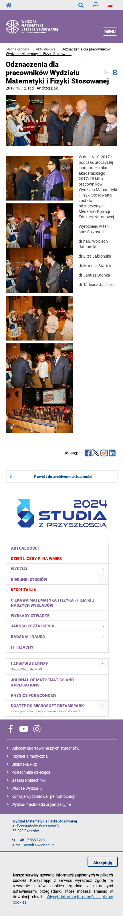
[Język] (110, 5)
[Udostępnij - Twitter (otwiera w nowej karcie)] (96, 454)
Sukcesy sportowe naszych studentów (45, 748)
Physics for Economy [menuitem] (34, 695)
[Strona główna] (38, 27)
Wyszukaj (81, 5)
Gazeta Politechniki (28, 780)
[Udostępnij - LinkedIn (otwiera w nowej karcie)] (113, 454)
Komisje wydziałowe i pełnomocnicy (43, 796)
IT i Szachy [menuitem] (22, 647)
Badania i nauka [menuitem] (28, 636)
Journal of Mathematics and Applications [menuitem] (42, 682)
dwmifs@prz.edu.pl (39, 845)
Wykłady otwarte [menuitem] (30, 615)
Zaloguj (95, 5)
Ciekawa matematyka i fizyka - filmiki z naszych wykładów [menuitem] (53, 603)
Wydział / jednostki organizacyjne (41, 804)
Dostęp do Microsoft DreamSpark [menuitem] (47, 708)
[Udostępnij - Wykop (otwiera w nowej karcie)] (104, 454)
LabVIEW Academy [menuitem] (29, 666)
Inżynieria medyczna (29, 756)
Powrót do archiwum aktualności (63, 476)
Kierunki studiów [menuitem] (29, 579)
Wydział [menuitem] (19, 569)
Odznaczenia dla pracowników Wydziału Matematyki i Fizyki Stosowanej (58, 51)
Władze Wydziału (26, 788)
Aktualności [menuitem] (25, 548)
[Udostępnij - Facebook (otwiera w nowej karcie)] (88, 454)
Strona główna (17, 49)
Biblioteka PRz (24, 764)
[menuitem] (57, 558)
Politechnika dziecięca (30, 772)
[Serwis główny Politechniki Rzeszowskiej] (10, 5)
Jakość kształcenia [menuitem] (32, 626)
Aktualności (45, 49)
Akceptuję (102, 862)
